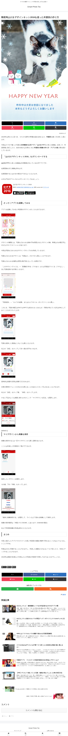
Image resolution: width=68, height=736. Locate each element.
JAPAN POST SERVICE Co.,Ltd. (25, 187)
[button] (55, 128)
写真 (10, 567)
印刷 (15, 567)
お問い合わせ (50, 730)
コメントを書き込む (34, 710)
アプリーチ (46, 187)
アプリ (4, 567)
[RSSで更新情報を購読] (50, 589)
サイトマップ (17, 730)
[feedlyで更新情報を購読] (17, 589)
